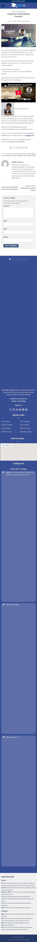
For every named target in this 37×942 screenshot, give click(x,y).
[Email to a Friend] (20, 147)
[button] (2, 5)
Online (6, 883)
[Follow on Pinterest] (20, 409)
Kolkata (25, 883)
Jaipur (15, 885)
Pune (27, 923)
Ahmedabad (20, 885)
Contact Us (14, 399)
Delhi (10, 883)
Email (5, 229)
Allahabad (15, 898)
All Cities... (33, 885)
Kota (7, 887)
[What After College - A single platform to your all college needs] (18, 5)
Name (5, 221)
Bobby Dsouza (26, 21)
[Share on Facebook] (13, 147)
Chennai (20, 883)
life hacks (14, 155)
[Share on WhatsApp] (10, 147)
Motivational (21, 11)
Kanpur (27, 885)
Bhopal (10, 885)
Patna (21, 920)
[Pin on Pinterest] (23, 147)
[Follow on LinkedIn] (23, 409)
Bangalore (31, 883)
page (33, 135)
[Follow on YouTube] (26, 409)
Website (5, 237)
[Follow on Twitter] (16, 409)
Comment (6, 206)
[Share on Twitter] (16, 147)
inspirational (8, 155)
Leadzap (22, 937)
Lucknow (16, 920)
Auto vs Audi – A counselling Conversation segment (28, 188)
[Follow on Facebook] (10, 409)
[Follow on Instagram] (13, 409)
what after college (31, 155)
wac (25, 155)
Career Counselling (18, 401)
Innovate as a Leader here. (17, 141)
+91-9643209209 (14, 604)
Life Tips (14, 11)
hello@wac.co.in (14, 737)
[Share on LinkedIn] (26, 147)
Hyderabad (4, 885)
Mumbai (14, 883)
